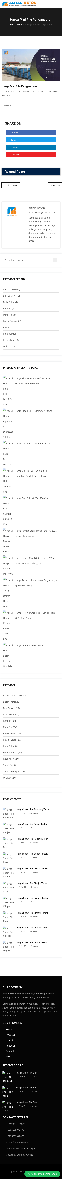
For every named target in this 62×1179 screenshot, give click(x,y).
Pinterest (14, 154)
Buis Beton (9, 302)
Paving (6, 327)
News (9, 1056)
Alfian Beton (24, 91)
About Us (10, 1045)
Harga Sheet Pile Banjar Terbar (32, 824)
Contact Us (11, 1051)
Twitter (13, 140)
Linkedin (14, 147)
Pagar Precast (10, 321)
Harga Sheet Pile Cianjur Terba (32, 883)
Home (12, 24)
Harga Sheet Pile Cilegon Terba (32, 898)
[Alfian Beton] (19, 4)
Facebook (14, 132)
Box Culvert (9, 295)
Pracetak (10, 1034)
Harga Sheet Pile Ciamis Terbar (32, 868)
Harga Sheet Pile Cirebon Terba (32, 927)
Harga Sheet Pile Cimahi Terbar (32, 913)
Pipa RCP (8, 333)
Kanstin (7, 308)
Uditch (6, 346)
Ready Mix (8, 340)
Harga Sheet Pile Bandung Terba (33, 809)
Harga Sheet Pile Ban (26, 1072)
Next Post (55, 185)
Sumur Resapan (11, 771)
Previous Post (10, 185)
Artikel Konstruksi (12, 695)
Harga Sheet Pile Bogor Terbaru (32, 854)
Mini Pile (20, 24)
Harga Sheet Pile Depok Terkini (32, 942)
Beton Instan (10, 289)
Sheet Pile (8, 765)
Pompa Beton (10, 752)
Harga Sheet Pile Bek (26, 1102)
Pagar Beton (9, 733)
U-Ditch (7, 777)
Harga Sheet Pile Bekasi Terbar (32, 839)
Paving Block (9, 739)
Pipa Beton (9, 746)
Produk (9, 1040)
